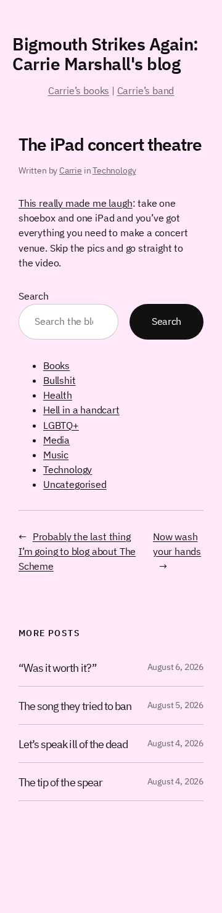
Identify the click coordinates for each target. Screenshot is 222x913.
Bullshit (59, 380)
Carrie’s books (78, 90)
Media (56, 440)
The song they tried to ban (74, 706)
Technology (114, 170)
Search (33, 296)
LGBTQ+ (61, 425)
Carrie (70, 170)
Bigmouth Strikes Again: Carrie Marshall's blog (105, 54)
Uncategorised (75, 484)
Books (56, 365)
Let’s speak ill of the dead (73, 744)
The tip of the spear (60, 782)
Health (57, 395)
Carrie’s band (146, 90)
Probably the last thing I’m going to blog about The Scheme (77, 551)
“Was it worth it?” (57, 667)
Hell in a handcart (81, 410)
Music (55, 455)
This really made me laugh (75, 203)
